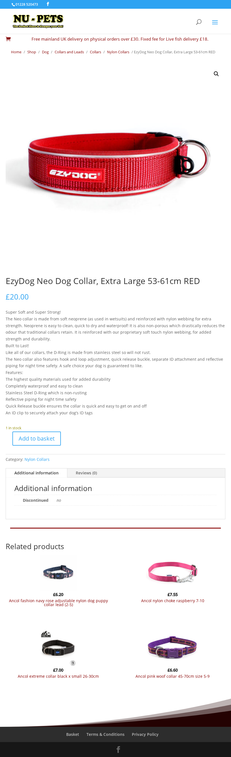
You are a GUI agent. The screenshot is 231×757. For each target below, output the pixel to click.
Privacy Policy (145, 734)
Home (16, 51)
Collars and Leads (69, 51)
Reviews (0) (86, 473)
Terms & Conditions (105, 734)
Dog (45, 51)
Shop (31, 51)
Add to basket (37, 438)
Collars (95, 51)
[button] (216, 74)
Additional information (36, 473)
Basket (72, 734)
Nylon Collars (118, 51)
